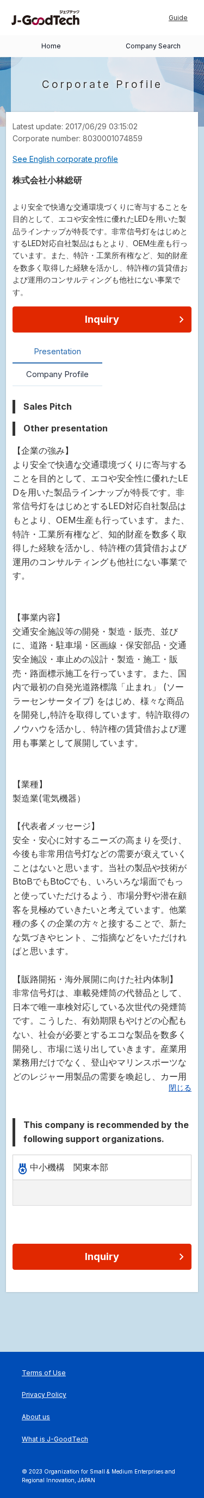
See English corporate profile (65, 159)
